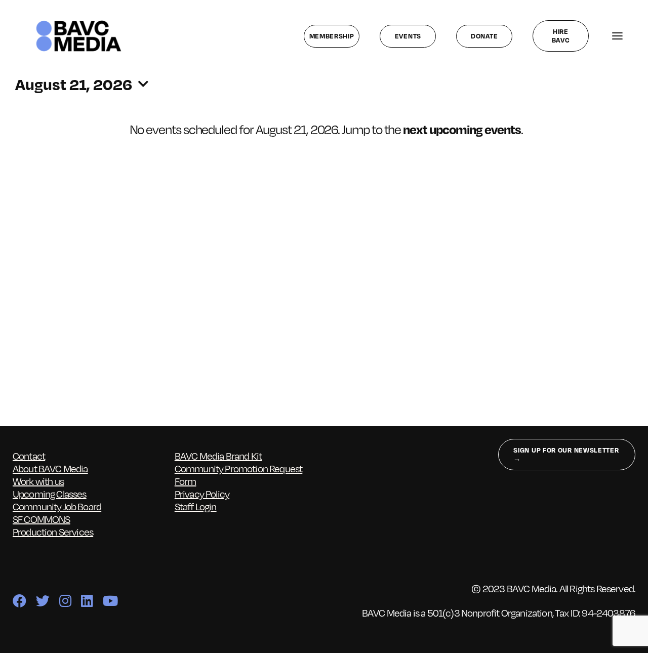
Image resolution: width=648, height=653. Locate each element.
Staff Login (196, 506)
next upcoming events (461, 129)
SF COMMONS (41, 518)
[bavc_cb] (79, 22)
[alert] (326, 129)
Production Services (53, 531)
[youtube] (110, 600)
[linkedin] (87, 600)
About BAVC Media (50, 468)
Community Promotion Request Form (239, 474)
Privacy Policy (202, 493)
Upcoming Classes (50, 493)
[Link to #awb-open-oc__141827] (617, 36)
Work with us (38, 480)
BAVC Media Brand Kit (218, 455)
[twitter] (42, 600)
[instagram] (65, 600)
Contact (29, 455)
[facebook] (19, 600)
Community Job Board (57, 506)
